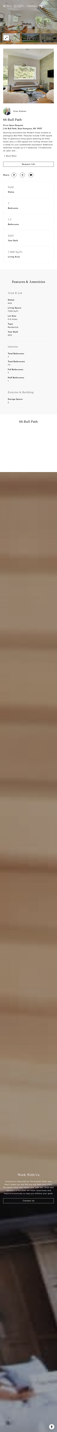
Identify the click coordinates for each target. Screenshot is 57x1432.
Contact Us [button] (28, 1200)
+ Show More (10, 156)
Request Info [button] (28, 164)
